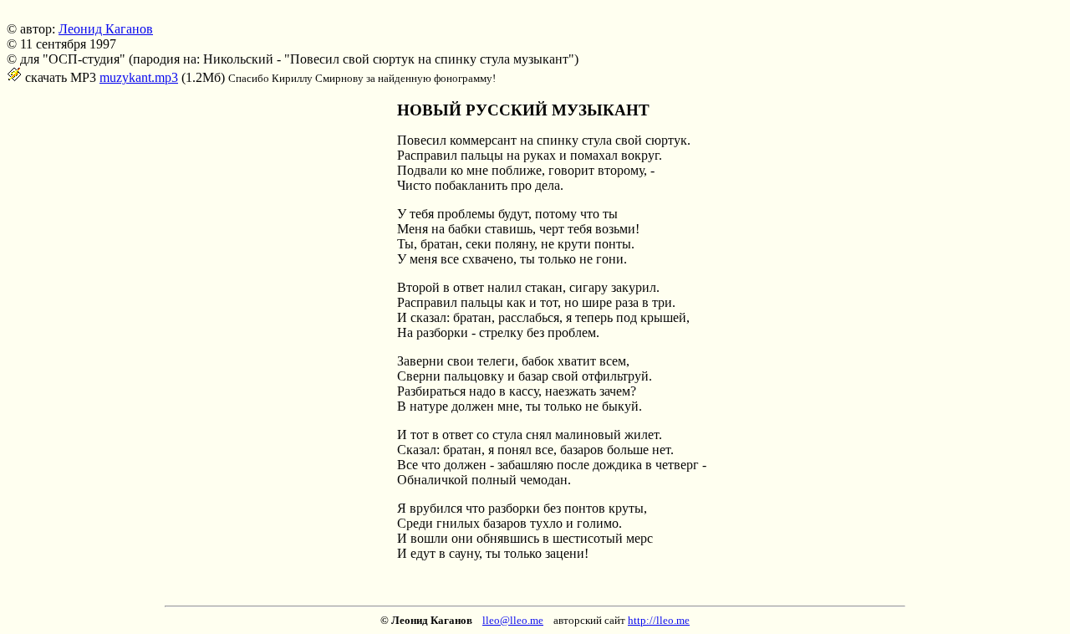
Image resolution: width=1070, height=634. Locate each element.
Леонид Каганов (106, 29)
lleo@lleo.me (512, 620)
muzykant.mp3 (138, 77)
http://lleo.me (659, 620)
